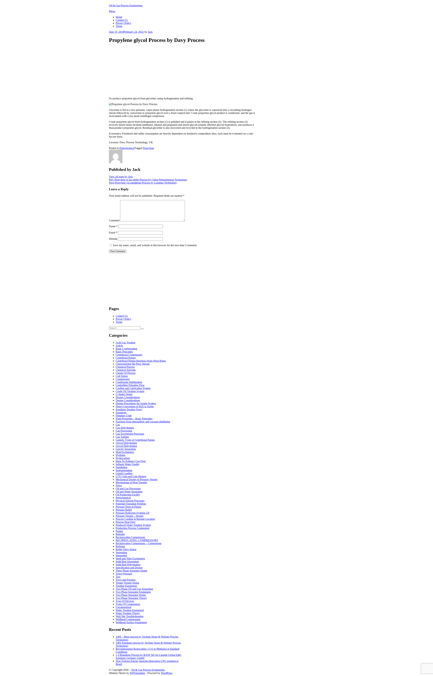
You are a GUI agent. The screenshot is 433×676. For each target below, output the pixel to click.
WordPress (166, 673)
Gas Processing (124, 430)
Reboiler (120, 534)
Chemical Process (125, 366)
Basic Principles (124, 351)
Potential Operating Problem (131, 503)
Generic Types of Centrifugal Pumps (135, 439)
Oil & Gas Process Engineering (125, 5)
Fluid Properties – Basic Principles (134, 418)
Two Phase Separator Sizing (131, 595)
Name (113, 226)
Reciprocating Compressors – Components (138, 543)
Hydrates (120, 455)
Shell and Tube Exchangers (130, 558)
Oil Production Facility (128, 494)
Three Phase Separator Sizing (131, 570)
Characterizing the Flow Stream (133, 363)
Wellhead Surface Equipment (131, 622)
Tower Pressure (124, 573)
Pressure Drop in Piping (128, 506)
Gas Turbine (122, 436)
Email (113, 232)
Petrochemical (126, 148)
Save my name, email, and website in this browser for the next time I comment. (155, 245)
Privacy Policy (123, 23)
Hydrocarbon (123, 458)
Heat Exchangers (125, 452)
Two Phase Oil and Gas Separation (134, 588)
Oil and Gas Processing (128, 488)
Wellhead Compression (128, 619)
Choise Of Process (125, 373)
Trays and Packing (125, 579)
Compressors (123, 379)
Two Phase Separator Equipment (133, 592)
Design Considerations (128, 397)
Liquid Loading (124, 473)
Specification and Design (129, 567)
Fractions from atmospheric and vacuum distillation (143, 421)
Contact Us (122, 20)
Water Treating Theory (128, 613)
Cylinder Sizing (124, 394)
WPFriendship (137, 673)
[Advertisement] (182, 70)
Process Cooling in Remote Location (135, 519)
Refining (120, 546)
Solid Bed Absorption (127, 561)
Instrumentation (124, 470)
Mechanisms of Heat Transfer (131, 482)
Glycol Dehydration (126, 442)
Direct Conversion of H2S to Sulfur (135, 406)
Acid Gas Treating (125, 342)
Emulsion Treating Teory (129, 409)
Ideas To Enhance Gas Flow (131, 461)
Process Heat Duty (126, 522)
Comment (114, 220)
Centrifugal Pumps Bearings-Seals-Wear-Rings (141, 360)
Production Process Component (132, 528)
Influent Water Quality (128, 464)
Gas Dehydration (125, 427)
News (119, 485)
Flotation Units (124, 415)
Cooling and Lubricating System (133, 388)
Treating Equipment (126, 585)
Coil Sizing (122, 376)
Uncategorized (123, 607)
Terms (119, 26)
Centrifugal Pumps (126, 357)
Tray (118, 576)
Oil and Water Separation (129, 491)
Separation (121, 552)
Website (113, 238)
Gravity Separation (126, 449)
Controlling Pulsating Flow (130, 385)
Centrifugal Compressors (129, 354)
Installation (121, 467)
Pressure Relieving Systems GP (132, 512)
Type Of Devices (125, 601)
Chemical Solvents (126, 369)
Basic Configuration (126, 348)
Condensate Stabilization (129, 382)
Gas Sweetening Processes (130, 433)
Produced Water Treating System (133, 525)
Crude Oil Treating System (130, 391)
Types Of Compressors (128, 604)
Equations (121, 412)
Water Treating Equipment (130, 610)
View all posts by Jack (121, 176)
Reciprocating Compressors (130, 537)
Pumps (119, 531)
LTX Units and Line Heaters (131, 476)
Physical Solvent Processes (130, 500)
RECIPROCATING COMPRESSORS (137, 540)
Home (119, 17)
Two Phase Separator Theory (131, 598)
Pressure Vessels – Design (129, 515)
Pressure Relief (124, 509)
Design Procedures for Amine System (136, 403)
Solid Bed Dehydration (128, 564)
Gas (118, 424)
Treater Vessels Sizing (127, 582)
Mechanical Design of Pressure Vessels (136, 479)
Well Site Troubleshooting (129, 616)
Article (119, 345)
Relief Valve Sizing (126, 549)
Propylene (148, 148)
